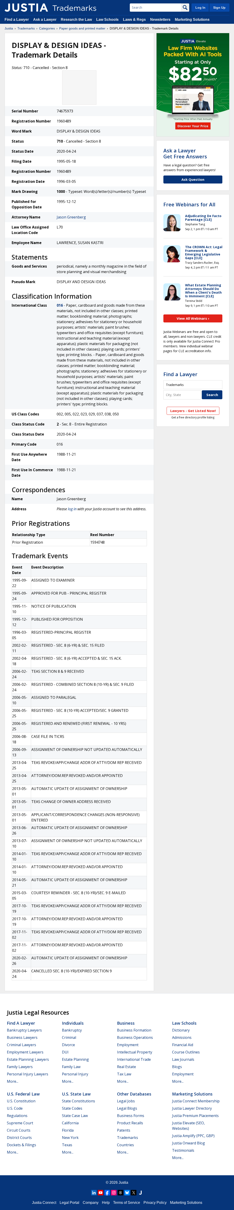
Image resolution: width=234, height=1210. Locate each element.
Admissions (181, 1037)
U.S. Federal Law (23, 1094)
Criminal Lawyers (21, 1044)
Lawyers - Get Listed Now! (193, 410)
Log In (200, 7)
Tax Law (124, 1074)
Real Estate (126, 1066)
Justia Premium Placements (195, 1115)
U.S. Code (15, 1108)
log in (72, 508)
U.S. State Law (76, 1094)
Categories (47, 28)
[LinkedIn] (94, 1192)
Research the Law (76, 19)
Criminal (69, 1037)
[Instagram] (114, 1192)
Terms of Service (126, 1203)
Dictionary (181, 1030)
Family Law (71, 1066)
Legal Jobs (126, 1101)
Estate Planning (75, 1059)
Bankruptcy (72, 1030)
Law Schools (107, 19)
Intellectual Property (134, 1052)
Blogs (177, 1066)
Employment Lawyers (25, 1052)
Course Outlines (186, 1052)
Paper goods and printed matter (82, 28)
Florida (68, 1130)
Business (126, 1023)
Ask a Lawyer (44, 19)
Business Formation (134, 1030)
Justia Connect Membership (196, 1101)
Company (90, 1203)
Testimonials (183, 1150)
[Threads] (120, 1192)
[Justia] (26, 7)
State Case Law (75, 1115)
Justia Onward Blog (188, 1143)
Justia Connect (44, 1203)
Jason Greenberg (71, 217)
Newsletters (160, 19)
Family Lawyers (20, 1066)
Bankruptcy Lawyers (24, 1030)
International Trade (134, 1059)
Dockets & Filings (21, 1144)
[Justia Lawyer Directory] (140, 1192)
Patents (123, 1130)
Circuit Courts (18, 1130)
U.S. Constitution (21, 1101)
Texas (67, 1144)
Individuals (73, 1023)
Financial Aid (182, 1044)
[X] (133, 1192)
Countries (125, 1144)
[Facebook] (107, 1192)
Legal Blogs (127, 1108)
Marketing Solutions (192, 19)
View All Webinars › (193, 318)
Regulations (17, 1115)
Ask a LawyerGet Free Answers (185, 153)
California (70, 1122)
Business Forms (130, 1115)
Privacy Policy (155, 1203)
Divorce (68, 1044)
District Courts (19, 1137)
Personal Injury (75, 1074)
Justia (9, 28)
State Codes (72, 1108)
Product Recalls (130, 1122)
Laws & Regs (134, 19)
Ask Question (192, 179)
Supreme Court (20, 1122)
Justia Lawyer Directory (192, 1108)
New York (70, 1137)
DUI (65, 1052)
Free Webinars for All (189, 204)
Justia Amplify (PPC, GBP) (193, 1135)
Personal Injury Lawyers (27, 1074)
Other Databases (134, 1094)
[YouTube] (100, 1192)
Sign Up (219, 7)
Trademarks (26, 28)
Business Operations (135, 1037)
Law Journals (183, 1059)
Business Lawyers (22, 1037)
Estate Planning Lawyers (28, 1059)
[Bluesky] (127, 1192)
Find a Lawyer (17, 19)
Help (106, 1203)
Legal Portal (69, 1203)
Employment (127, 1044)
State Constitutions (78, 1101)
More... (12, 1081)
